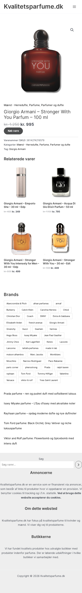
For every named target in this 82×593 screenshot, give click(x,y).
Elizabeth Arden (14, 322)
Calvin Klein (27, 309)
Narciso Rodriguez (32, 361)
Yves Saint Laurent (49, 380)
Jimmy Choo (12, 342)
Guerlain (39, 329)
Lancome (10, 348)
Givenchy (10, 329)
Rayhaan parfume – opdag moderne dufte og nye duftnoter (40, 413)
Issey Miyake (30, 335)
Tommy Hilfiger (45, 373)
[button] (72, 29)
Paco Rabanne (55, 361)
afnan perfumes (41, 303)
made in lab (51, 348)
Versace (10, 380)
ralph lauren (62, 367)
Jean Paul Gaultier (53, 335)
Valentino (64, 373)
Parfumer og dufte (52, 105)
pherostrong (31, 367)
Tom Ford (26, 373)
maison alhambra (14, 354)
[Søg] (78, 464)
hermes (53, 329)
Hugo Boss (11, 335)
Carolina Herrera (48, 309)
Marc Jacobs (36, 354)
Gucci (25, 329)
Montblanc (55, 354)
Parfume (34, 105)
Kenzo (50, 342)
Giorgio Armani (17, 149)
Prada (47, 367)
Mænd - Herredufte (16, 105)
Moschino (11, 361)
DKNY (43, 316)
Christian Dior (13, 316)
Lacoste (64, 342)
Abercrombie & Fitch (16, 303)
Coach (30, 316)
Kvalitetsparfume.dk (33, 6)
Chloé (66, 309)
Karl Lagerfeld (33, 342)
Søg (41, 458)
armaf (58, 303)
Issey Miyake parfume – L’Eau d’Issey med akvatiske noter (39, 403)
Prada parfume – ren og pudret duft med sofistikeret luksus (40, 393)
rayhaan (10, 373)
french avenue (35, 322)
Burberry (10, 309)
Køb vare (13, 130)
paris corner (12, 367)
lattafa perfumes (30, 348)
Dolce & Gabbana (61, 316)
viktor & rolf (27, 380)
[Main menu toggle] (74, 6)
